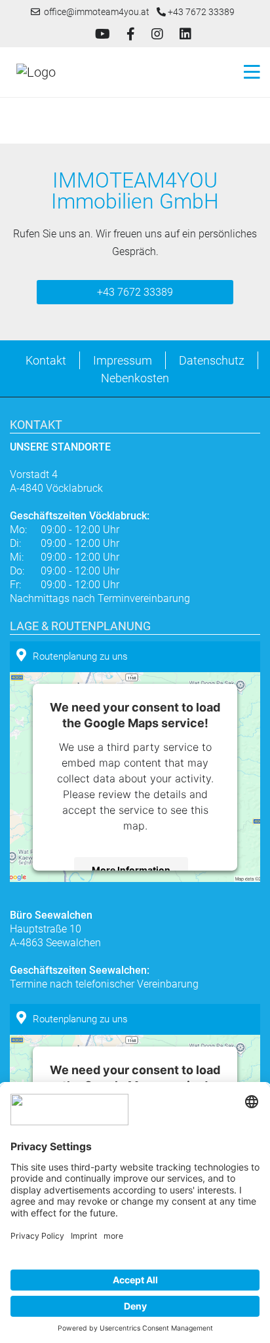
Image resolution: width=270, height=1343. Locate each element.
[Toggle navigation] (248, 72)
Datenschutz (211, 360)
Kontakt (46, 360)
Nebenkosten (135, 378)
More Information (131, 869)
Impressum (122, 360)
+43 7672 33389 (200, 12)
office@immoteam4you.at (94, 12)
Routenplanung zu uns (80, 656)
